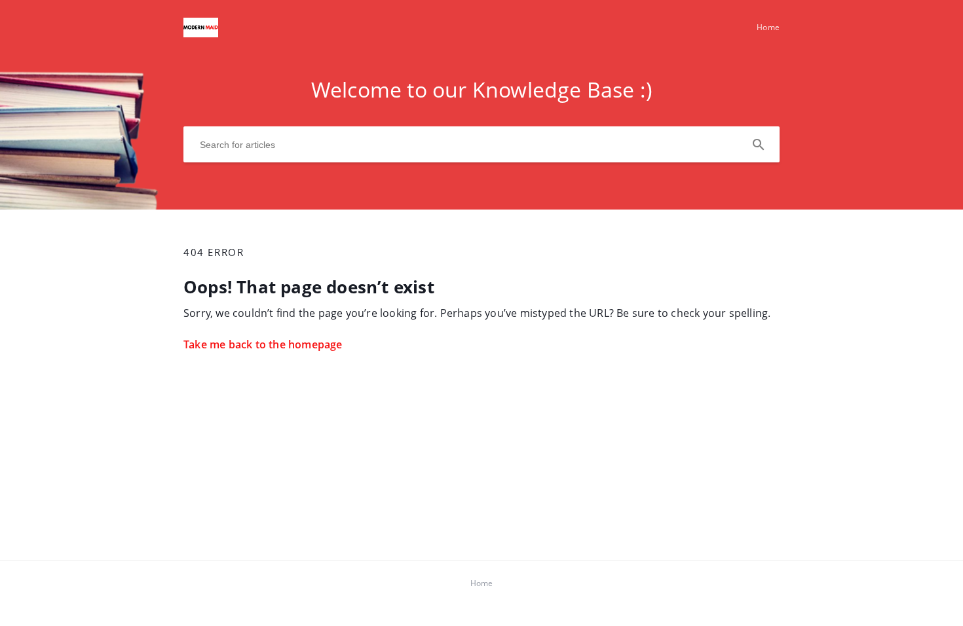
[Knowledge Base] (200, 33)
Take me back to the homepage (263, 344)
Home (768, 27)
